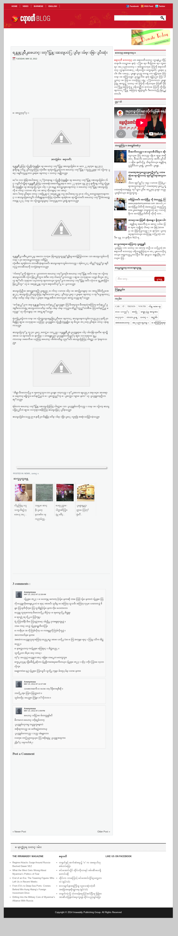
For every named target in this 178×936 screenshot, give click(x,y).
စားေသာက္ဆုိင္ (122, 312)
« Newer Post (19, 831)
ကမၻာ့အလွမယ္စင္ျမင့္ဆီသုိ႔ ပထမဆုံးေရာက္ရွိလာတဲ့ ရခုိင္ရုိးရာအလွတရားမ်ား (148, 175)
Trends (131, 306)
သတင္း (35, 473)
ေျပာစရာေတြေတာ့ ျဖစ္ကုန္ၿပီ (130, 244)
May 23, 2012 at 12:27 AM (35, 684)
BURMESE (38, 6)
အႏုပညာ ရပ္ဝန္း (140, 322)
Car (117, 306)
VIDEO (25, 6)
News (27, 473)
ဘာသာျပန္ (131, 317)
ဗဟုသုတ (119, 317)
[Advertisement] (61, 88)
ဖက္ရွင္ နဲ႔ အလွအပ (149, 312)
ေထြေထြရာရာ (159, 322)
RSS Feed (149, 6)
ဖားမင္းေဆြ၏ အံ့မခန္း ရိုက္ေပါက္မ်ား (148, 220)
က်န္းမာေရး (155, 306)
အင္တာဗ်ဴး (154, 317)
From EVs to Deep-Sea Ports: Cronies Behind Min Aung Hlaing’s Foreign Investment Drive (31, 889)
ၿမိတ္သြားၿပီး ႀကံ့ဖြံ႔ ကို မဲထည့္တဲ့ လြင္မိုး (148, 199)
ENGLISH (52, 6)
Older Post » (103, 831)
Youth (142, 306)
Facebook (134, 6)
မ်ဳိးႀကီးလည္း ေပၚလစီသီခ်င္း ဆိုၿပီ (148, 151)
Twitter (162, 6)
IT (123, 306)
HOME (14, 6)
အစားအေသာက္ (122, 322)
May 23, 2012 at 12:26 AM (35, 594)
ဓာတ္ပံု (135, 312)
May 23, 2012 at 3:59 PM (34, 711)
